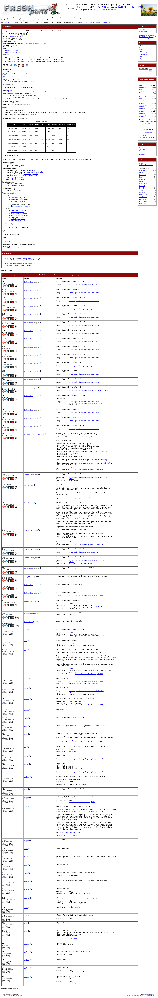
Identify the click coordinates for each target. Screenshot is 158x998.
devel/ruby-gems (18, 166)
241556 (71, 643)
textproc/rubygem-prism (34, 172)
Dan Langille (142, 995)
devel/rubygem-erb (28, 170)
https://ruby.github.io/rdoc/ (12, 50)
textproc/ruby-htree (18, 201)
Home (140, 147)
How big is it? (143, 53)
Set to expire (142, 190)
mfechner (26, 699)
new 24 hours (143, 195)
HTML (144, 994)
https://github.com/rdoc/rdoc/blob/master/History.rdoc (90, 759)
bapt (25, 857)
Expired (141, 188)
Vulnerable (142, 186)
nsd (140, 94)
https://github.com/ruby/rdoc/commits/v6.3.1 (86, 607)
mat (25, 747)
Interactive (142, 192)
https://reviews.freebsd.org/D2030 (82, 802)
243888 (71, 669)
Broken (141, 172)
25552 (71, 604)
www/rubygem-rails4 (18, 220)
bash (27, 43)
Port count (142, 170)
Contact (141, 60)
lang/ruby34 (18, 164)
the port (10, 90)
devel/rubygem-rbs (31, 174)
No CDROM (143, 183)
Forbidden (142, 179)
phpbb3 (141, 92)
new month (142, 203)
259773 (71, 562)
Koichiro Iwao (28, 601)
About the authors (144, 48)
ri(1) (9, 71)
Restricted (142, 181)
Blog (140, 58)
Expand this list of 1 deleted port (21, 206)
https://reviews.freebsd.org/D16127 (89, 705)
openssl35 (142, 111)
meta (25, 630)
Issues (141, 49)
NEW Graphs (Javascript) (146, 165)
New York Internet (143, 37)
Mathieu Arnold (28, 614)
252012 (71, 632)
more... (141, 74)
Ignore (141, 177)
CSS (148, 994)
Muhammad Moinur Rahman (32, 434)
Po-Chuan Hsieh (28, 282)
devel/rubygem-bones (18, 210)
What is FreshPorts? (144, 46)
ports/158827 (73, 939)
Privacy (141, 56)
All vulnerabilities (147, 132)
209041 (71, 740)
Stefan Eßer (27, 485)
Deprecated (142, 175)
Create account (143, 31)
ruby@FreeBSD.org (15, 36)
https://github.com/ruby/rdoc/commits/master (86, 403)
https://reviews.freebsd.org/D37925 (89, 469)
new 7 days (142, 199)
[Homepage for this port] (3, 66)
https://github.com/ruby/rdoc (13, 52)
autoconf (35, 43)
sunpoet (26, 679)
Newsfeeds (142, 154)
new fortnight (143, 201)
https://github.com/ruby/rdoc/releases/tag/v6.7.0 (88, 390)
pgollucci (26, 777)
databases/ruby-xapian (19, 199)
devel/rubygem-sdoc (18, 217)
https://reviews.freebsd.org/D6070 (88, 742)
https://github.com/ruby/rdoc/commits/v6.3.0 (86, 636)
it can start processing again (86, 22)
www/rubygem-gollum (18, 219)
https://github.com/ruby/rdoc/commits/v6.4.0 (86, 552)
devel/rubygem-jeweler (19, 213)
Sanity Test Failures (144, 153)
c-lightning (142, 83)
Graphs (141, 163)
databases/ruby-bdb (18, 198)
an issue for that (106, 22)
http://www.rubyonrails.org (70, 832)
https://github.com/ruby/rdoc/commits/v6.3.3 (86, 560)
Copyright (129, 995)
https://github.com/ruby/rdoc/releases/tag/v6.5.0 (88, 477)
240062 (71, 692)
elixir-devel (142, 87)
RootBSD (147, 38)
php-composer (143, 96)
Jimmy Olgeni (28, 577)
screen (30, 43)
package (11, 93)
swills (26, 718)
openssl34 (142, 106)
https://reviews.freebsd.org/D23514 (89, 674)
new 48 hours (143, 197)
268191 (71, 479)
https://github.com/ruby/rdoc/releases (84, 284)
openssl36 (142, 116)
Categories (142, 149)
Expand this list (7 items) (11, 77)
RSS (153, 994)
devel (7, 34)
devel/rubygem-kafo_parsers (21, 215)
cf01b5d (14, 42)
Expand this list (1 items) (16, 248)
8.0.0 (3, 34)
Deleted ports (142, 151)
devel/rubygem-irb (17, 212)
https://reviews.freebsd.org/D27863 (98, 460)
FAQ (140, 51)
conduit (141, 98)
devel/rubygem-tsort (30, 175)
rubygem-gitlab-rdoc (27, 263)
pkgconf (43, 43)
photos (112, 9)
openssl (141, 101)
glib (39, 43)
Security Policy (143, 55)
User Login (142, 29)
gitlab (140, 89)
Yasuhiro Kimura (29, 388)
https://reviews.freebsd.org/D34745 (89, 544)
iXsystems (151, 37)
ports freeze (9, 22)
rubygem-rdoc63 (26, 258)
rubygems (14, 45)
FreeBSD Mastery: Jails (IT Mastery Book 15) (119, 7)
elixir (140, 85)
